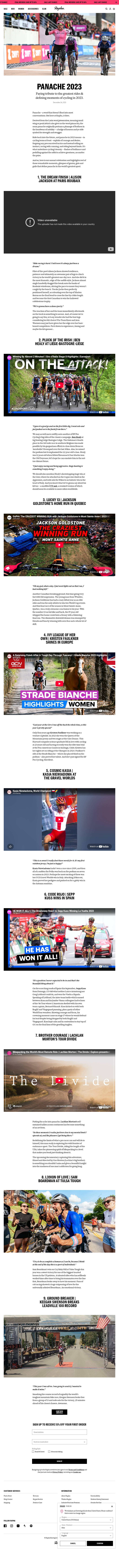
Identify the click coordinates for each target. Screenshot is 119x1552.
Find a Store (8, 1496)
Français (69, 1506)
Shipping (7, 1502)
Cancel (73, 1543)
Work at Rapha (66, 1499)
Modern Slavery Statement (100, 1499)
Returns (36, 1496)
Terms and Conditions (76, 1470)
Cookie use (77, 1472)
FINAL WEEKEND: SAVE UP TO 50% (26, 2)
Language (65, 1533)
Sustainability (95, 1496)
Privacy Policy (58, 1472)
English (62, 1506)
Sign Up (59, 1461)
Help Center (8, 1499)
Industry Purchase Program (70, 1502)
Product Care (37, 1502)
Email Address (38, 1432)
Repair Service (38, 1499)
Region (64, 1517)
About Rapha (65, 1496)
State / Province (67, 1525)
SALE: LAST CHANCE (50, 2)
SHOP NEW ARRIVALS (59, 1412)
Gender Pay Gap (96, 1502)
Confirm (100, 1543)
